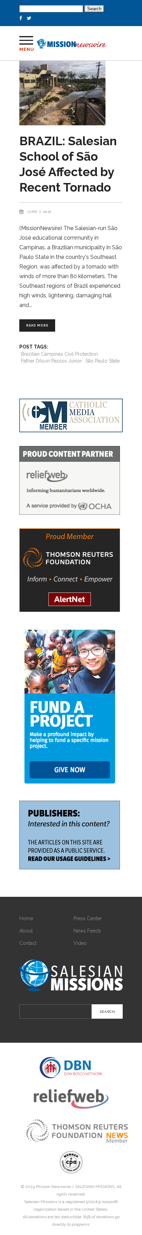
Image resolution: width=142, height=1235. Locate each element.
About (26, 931)
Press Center (87, 918)
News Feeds (87, 931)
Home (26, 918)
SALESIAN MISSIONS (94, 1186)
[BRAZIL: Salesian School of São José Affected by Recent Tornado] (71, 93)
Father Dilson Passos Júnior (51, 361)
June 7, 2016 (39, 212)
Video (80, 943)
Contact (28, 943)
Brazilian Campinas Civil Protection (59, 354)
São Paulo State (102, 361)
